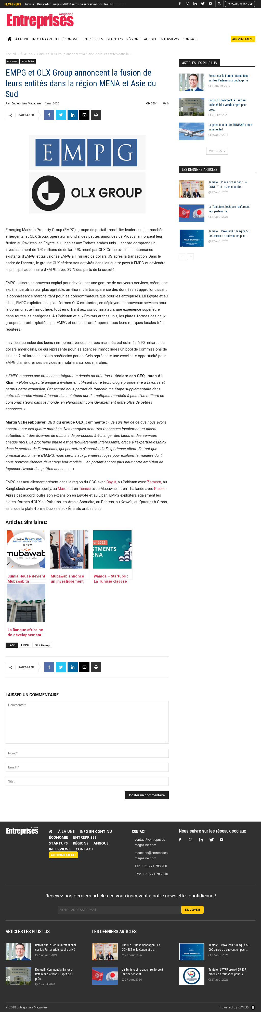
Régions (133, 44)
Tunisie (85, 494)
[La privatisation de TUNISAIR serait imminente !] (191, 137)
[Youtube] (210, 4)
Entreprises (93, 44)
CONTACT (139, 837)
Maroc (63, 494)
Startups (115, 44)
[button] (219, 3)
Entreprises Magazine (26, 109)
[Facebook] (180, 4)
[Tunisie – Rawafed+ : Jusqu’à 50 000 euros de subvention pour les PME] (191, 243)
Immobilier (27, 66)
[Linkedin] (195, 4)
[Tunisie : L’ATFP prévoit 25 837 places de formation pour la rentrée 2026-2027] (191, 981)
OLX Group (42, 650)
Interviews (170, 44)
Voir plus (215, 156)
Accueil (11, 59)
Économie (71, 44)
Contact (189, 44)
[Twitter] (202, 4)
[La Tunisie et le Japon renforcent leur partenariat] (191, 218)
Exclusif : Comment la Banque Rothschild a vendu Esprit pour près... (227, 110)
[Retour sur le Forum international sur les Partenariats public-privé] (191, 88)
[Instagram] (187, 4)
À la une (22, 44)
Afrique (150, 44)
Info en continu (45, 44)
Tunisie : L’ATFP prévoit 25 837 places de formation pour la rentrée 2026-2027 (73, 4)
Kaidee (159, 494)
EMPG (25, 650)
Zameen (154, 487)
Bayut (111, 487)
